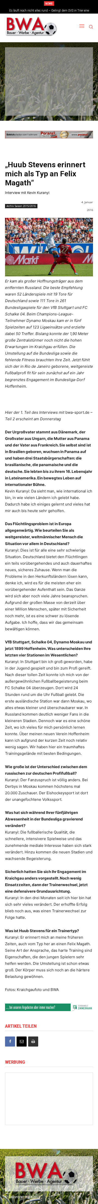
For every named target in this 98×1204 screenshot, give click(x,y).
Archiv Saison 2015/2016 (21, 206)
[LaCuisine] (21, 89)
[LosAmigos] (21, 105)
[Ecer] (21, 73)
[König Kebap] (48, 105)
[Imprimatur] (76, 73)
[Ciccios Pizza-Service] (76, 105)
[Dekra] (76, 89)
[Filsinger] (21, 57)
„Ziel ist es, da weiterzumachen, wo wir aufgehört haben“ (49, 10)
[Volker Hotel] (25, 1087)
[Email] (22, 1041)
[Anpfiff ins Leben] (25, 1115)
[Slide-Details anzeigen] (49, 134)
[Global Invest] (72, 1087)
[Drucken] (33, 1041)
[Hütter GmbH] (49, 1101)
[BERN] (76, 57)
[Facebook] (10, 1041)
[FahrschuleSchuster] (48, 73)
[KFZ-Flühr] (48, 57)
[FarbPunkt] (48, 89)
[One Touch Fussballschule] (72, 1115)
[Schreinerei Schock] (72, 1101)
